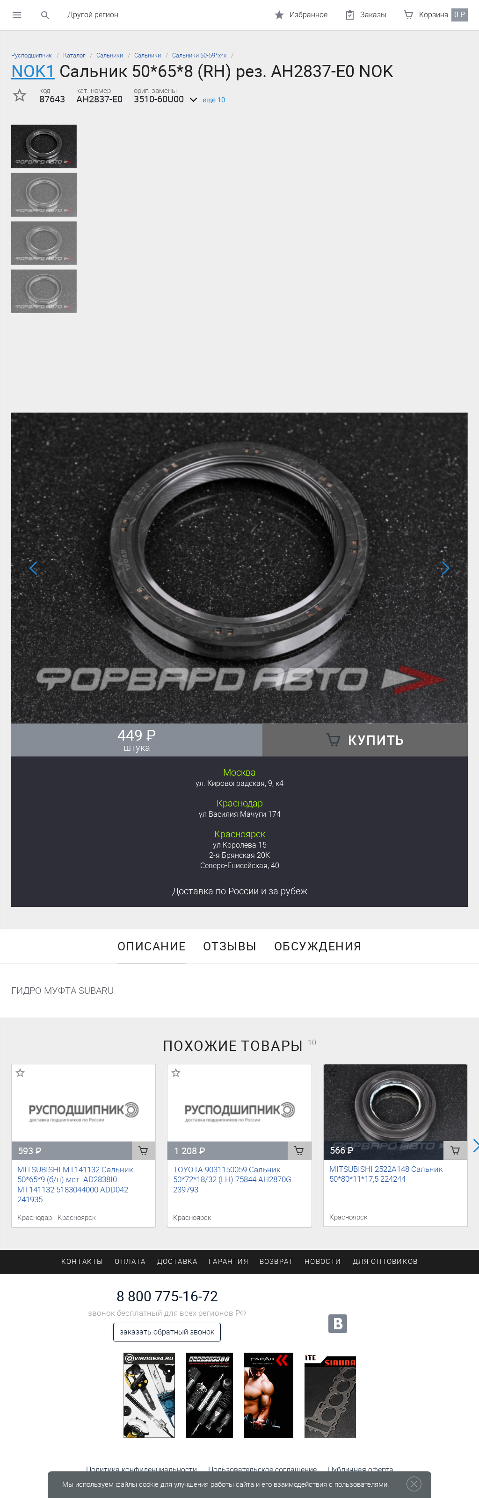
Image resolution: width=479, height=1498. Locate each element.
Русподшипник (31, 55)
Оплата (130, 1261)
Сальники (109, 55)
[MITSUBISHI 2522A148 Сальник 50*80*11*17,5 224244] (395, 1112)
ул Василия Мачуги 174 (240, 814)
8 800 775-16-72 (167, 1296)
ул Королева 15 (240, 845)
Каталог (74, 55)
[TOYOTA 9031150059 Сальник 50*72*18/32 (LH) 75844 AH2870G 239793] (239, 1112)
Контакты (82, 1261)
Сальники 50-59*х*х (199, 55)
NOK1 (33, 71)
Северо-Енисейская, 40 (239, 865)
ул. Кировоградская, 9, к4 (239, 783)
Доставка (239, 891)
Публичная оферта (360, 1469)
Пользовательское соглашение (262, 1469)
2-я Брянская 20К (239, 855)
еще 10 (214, 100)
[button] (234, 711)
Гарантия (228, 1261)
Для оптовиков (385, 1261)
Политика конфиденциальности (141, 1469)
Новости (323, 1261)
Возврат (276, 1261)
